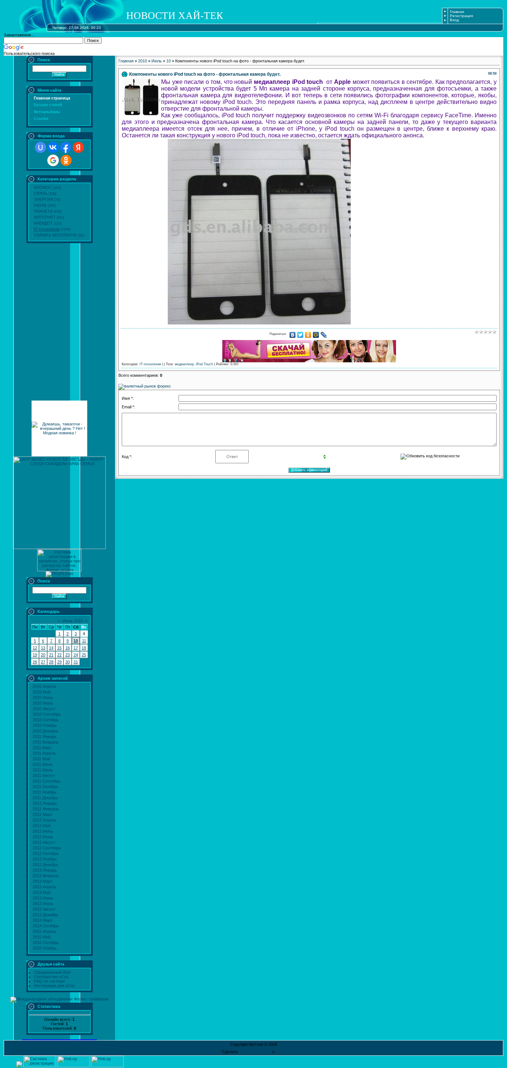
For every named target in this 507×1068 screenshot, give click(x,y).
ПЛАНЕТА (43, 211)
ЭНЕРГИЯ (43, 199)
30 (67, 662)
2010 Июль (43, 703)
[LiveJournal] (324, 335)
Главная (457, 12)
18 (84, 648)
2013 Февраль (46, 875)
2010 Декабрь (45, 731)
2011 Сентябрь (46, 781)
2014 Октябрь (46, 926)
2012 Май (41, 825)
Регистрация (461, 16)
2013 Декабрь (45, 914)
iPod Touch (204, 364)
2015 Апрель (44, 931)
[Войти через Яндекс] (78, 147)
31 (75, 662)
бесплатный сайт (255, 1051)
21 (51, 655)
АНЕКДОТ (43, 223)
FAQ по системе (49, 981)
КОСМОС (43, 187)
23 (67, 655)
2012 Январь (45, 803)
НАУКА (40, 205)
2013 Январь (45, 870)
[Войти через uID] (40, 147)
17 (75, 648)
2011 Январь (44, 736)
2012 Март (42, 814)
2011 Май (41, 759)
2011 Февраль (46, 742)
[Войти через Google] (53, 160)
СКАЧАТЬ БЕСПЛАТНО (55, 235)
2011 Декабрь (45, 798)
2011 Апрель (44, 753)
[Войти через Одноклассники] (66, 160)
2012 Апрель (44, 820)
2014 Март (42, 920)
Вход (454, 20)
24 (75, 655)
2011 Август (44, 775)
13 (43, 648)
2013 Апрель (44, 887)
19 (35, 655)
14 (51, 648)
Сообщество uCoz (51, 976)
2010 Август (44, 708)
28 (51, 662)
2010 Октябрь (46, 720)
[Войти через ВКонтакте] (53, 147)
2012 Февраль (46, 809)
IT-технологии (47, 229)
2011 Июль (43, 770)
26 (35, 662)
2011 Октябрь (45, 786)
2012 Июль (43, 837)
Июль (156, 61)
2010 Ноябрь (45, 725)
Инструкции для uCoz (54, 985)
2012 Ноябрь (45, 859)
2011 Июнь (43, 764)
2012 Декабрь (45, 864)
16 (67, 648)
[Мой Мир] (316, 335)
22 (59, 655)
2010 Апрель (44, 686)
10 (75, 640)
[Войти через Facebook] (65, 147)
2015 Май (41, 937)
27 (43, 662)
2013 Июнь (43, 898)
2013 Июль (43, 903)
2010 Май (41, 692)
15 (59, 648)
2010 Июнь (43, 697)
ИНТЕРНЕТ (45, 217)
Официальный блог (52, 972)
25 (84, 655)
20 (43, 655)
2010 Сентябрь (47, 714)
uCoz (280, 1051)
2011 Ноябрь (44, 792)
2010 (142, 61)
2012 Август (44, 842)
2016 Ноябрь (45, 948)
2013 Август (44, 909)
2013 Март (42, 881)
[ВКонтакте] (293, 335)
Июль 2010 (72, 620)
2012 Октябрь (46, 853)
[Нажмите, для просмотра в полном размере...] (259, 322)
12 (35, 648)
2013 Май (41, 892)
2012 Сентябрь (47, 848)
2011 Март (42, 747)
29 (59, 662)
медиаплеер (184, 364)
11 (84, 640)
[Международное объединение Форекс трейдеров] (59, 999)
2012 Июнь (43, 831)
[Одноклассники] (308, 335)
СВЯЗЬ (41, 193)
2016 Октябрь (46, 942)
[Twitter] (300, 335)
